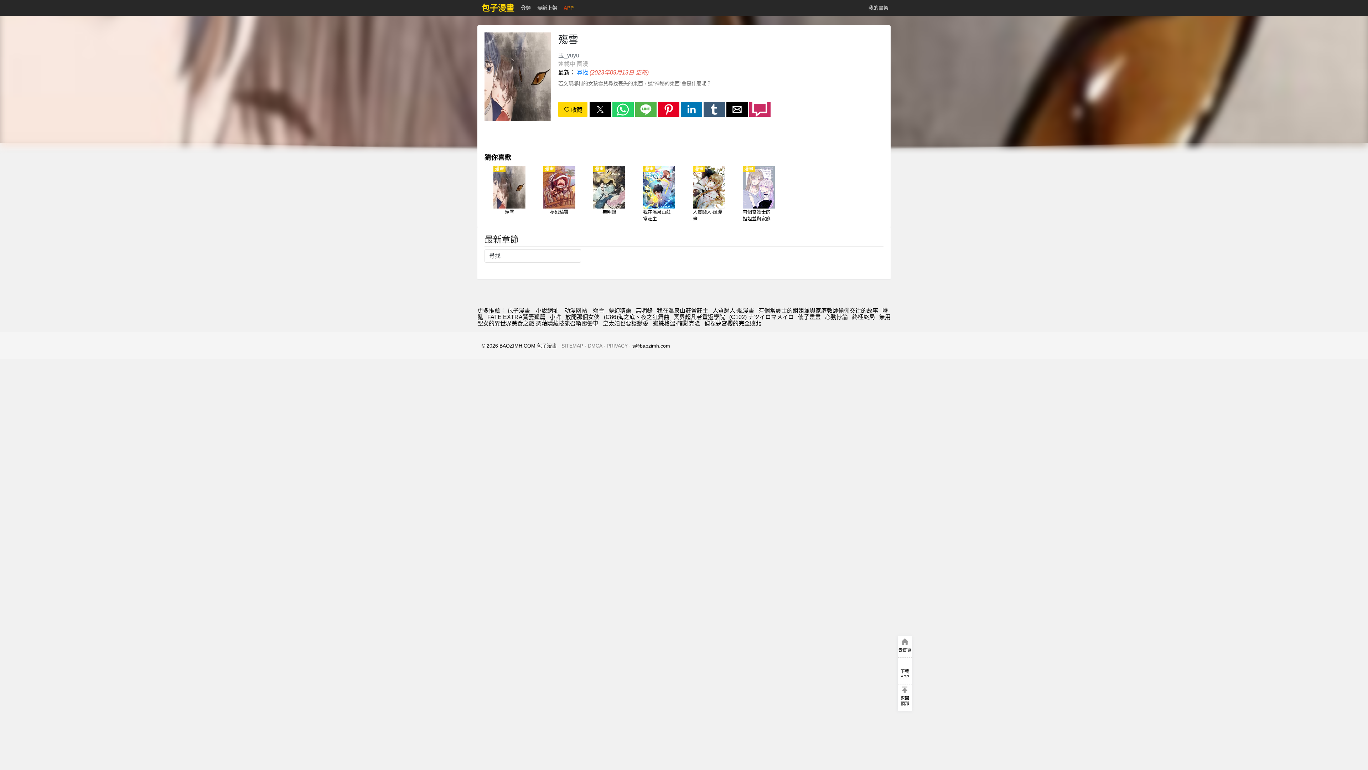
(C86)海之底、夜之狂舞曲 (636, 317)
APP (569, 8)
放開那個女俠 (582, 317)
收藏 (576, 110)
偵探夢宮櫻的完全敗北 (732, 323)
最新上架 (547, 8)
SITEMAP (572, 346)
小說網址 (547, 311)
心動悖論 (836, 317)
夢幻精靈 (619, 311)
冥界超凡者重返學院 (699, 317)
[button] (600, 109)
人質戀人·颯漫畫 (733, 311)
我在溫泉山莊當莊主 (682, 311)
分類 (526, 8)
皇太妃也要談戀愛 (625, 323)
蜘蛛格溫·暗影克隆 (676, 323)
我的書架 (878, 8)
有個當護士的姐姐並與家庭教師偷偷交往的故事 (818, 311)
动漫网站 (575, 311)
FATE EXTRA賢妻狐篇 (516, 317)
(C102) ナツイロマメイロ (761, 317)
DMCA (595, 346)
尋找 (582, 73)
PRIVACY (617, 346)
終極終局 (863, 317)
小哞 (555, 317)
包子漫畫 (518, 311)
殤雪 (598, 311)
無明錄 (644, 311)
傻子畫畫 (809, 317)
